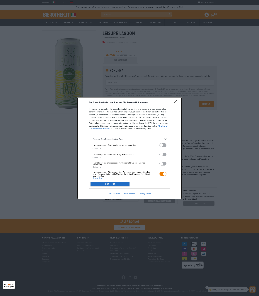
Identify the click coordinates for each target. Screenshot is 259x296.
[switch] (162, 145)
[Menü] (13, 282)
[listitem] (129, 139)
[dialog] (129, 148)
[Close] (176, 102)
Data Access (129, 194)
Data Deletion (114, 194)
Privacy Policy (145, 194)
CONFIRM (110, 184)
